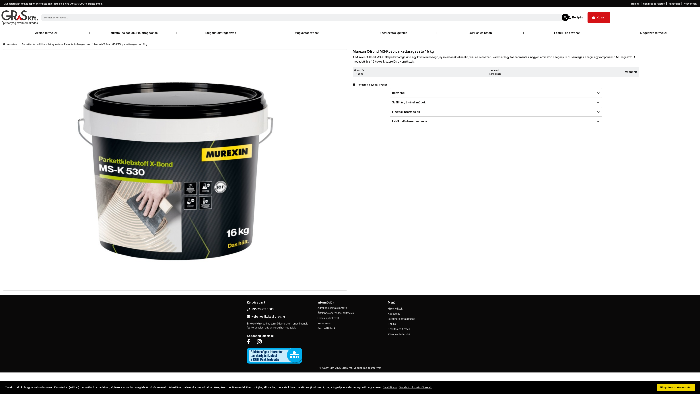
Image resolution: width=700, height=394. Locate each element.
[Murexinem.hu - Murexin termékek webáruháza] (19, 17)
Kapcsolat (674, 3)
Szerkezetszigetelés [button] (393, 33)
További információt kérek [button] (415, 387)
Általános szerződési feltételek (336, 313)
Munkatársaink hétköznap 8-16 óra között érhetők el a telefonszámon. (53, 3)
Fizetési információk (406, 112)
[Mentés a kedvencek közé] (635, 71)
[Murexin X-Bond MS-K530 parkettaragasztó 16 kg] (175, 170)
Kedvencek (690, 3)
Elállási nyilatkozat (328, 318)
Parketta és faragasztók (77, 44)
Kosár (601, 17)
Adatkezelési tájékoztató (332, 308)
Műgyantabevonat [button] (307, 33)
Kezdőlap (12, 44)
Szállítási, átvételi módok (408, 102)
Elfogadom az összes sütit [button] (676, 387)
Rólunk (635, 3)
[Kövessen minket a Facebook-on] (248, 342)
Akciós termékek (46, 33)
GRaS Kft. (347, 368)
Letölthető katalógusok (401, 318)
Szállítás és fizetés (654, 3)
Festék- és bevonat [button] (567, 33)
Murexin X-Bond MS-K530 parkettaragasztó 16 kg (120, 44)
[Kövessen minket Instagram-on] (259, 342)
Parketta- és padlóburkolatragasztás (42, 44)
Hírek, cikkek (395, 308)
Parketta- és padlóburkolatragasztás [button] (133, 33)
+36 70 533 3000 (262, 309)
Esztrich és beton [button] (480, 33)
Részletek (398, 93)
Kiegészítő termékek (653, 33)
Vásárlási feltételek (399, 334)
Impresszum (325, 323)
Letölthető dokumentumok (409, 121)
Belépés (577, 17)
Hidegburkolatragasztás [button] (220, 33)
